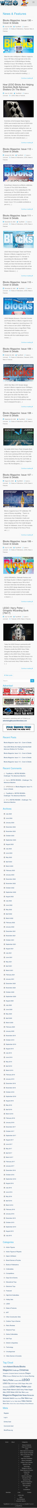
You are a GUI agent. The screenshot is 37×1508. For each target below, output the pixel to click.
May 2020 (9, 1014)
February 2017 (10, 1161)
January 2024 (10, 823)
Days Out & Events (11, 1278)
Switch (8, 1401)
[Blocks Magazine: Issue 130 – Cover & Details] (18, 44)
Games (27, 1376)
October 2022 (10, 888)
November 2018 (11, 1088)
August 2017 (10, 1140)
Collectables (9, 1269)
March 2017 (9, 1157)
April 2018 (9, 1109)
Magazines (17, 1395)
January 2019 (10, 1079)
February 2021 (10, 975)
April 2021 (9, 966)
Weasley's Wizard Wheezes (26, 1403)
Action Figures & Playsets (13, 1252)
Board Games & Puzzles (13, 1260)
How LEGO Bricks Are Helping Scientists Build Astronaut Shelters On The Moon (18, 87)
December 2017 (11, 1127)
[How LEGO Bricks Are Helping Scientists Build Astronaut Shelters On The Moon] (18, 109)
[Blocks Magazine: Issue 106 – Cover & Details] (18, 565)
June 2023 (9, 853)
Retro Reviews (10, 1325)
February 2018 (10, 1118)
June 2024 (9, 818)
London (27, 1392)
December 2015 (11, 1218)
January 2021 (10, 979)
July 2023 (9, 849)
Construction (21, 1373)
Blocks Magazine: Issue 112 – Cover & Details (18, 150)
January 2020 (10, 1031)
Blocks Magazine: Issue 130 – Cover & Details (18, 21)
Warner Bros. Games (15, 1403)
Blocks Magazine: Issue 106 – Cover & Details (18, 542)
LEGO (13, 95)
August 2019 (10, 1049)
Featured (26, 29)
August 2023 (10, 844)
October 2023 (10, 836)
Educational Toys (11, 1282)
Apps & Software (11, 1256)
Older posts (8, 675)
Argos (20, 1497)
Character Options (21, 1501)
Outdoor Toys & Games (13, 1321)
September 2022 (11, 892)
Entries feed (7, 1422)
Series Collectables (12, 1334)
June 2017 (9, 1144)
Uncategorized (10, 1351)
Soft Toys (9, 1338)
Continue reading (26, 78)
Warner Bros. (6, 1403)
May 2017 (9, 1148)
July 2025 (9, 814)
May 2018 (9, 1105)
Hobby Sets (9, 1299)
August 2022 (10, 896)
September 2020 (11, 996)
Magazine (7, 1395)
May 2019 (9, 1062)
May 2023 (9, 857)
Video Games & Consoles (14, 1356)
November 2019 (11, 1035)
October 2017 (10, 1131)
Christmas (24, 1369)
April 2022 (9, 914)
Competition (6, 1373)
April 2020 (9, 1018)
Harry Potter (8, 1380)
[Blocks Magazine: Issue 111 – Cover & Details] (18, 240)
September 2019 (11, 1044)
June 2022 (9, 905)
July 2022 (9, 901)
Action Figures (10, 1247)
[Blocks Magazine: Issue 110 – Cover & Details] (18, 306)
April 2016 (9, 1201)
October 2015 (10, 1222)
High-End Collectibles (12, 1295)
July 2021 (9, 953)
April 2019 (9, 1066)
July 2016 (9, 1188)
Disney (14, 1376)
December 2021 (11, 931)
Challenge (15, 1370)
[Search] (32, 680)
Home (6, 1442)
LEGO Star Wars (20, 1392)
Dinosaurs (9, 1376)
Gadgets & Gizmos (26, 1468)
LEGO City (6, 1383)
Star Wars (25, 1398)
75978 (5, 1367)
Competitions (10, 1273)
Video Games (26, 1401)
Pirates (16, 1398)
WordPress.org (8, 1430)
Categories (25, 1442)
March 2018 (9, 1114)
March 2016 (9, 1205)
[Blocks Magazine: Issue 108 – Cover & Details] (18, 437)
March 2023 (9, 866)
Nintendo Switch (8, 1398)
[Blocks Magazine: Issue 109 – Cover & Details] (18, 373)
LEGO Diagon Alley (23, 1383)
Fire (23, 1376)
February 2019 (10, 1075)
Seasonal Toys (10, 1330)
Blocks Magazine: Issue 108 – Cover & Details (18, 414)
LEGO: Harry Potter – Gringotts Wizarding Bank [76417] (15, 610)
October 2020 (10, 992)
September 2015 (11, 1227)
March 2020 (9, 1022)
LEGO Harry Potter (18, 1386)
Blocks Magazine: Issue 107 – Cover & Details (18, 476)
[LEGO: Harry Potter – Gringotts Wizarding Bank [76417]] (18, 632)
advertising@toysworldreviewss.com (15, 721)
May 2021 (9, 962)
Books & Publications (17, 29)
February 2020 (10, 1027)
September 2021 (11, 944)
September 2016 (11, 1179)
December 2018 (11, 1083)
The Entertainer (21, 1499)
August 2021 (10, 949)
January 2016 (10, 1214)
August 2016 (10, 1183)
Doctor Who (19, 1376)
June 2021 (9, 957)
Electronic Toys (10, 1286)
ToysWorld (18, 26)
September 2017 (11, 1135)
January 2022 (10, 927)
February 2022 (10, 922)
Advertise (8, 1492)
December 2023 (11, 827)
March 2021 (9, 970)
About (13, 1442)
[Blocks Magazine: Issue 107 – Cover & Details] (18, 499)
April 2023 (9, 862)
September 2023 (11, 840)
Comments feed (8, 1426)
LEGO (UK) (21, 1495)
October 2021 (10, 940)
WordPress (19, 1506)
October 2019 (10, 1040)
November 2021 (11, 936)
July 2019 (9, 1053)
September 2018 (11, 1096)
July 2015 (9, 1235)
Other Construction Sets (13, 1317)
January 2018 (10, 1122)
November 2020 (11, 988)
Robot (19, 1398)
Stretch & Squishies (12, 1343)
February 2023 (10, 870)
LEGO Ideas (10, 1392)
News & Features (20, 95)
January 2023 (10, 875)
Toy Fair (12, 1401)
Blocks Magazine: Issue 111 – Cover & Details (18, 216)
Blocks (16, 1366)
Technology (9, 1347)
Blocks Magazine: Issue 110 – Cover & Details (18, 283)
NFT (7, 1312)
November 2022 (11, 883)
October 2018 (10, 1092)
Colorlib (26, 1504)
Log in (5, 1417)
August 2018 (10, 1101)
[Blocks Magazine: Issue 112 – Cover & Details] (18, 173)
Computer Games (13, 1373)
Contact (29, 1492)
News (24, 1395)
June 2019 (9, 1057)
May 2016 (9, 1196)
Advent (10, 1366)
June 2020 (9, 1009)
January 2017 (10, 1166)
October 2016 (10, 1175)
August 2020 (10, 1001)
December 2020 (11, 983)
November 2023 (11, 831)
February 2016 (10, 1209)
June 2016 (9, 1192)
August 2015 (10, 1231)
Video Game (18, 1401)
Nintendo (30, 1395)
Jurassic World (18, 1380)
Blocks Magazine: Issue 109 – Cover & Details (18, 350)
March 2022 (9, 918)
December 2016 (11, 1170)
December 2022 (11, 879)
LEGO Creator (14, 1383)
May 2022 (9, 909)
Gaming (31, 1376)
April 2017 (9, 1153)
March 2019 (9, 1070)
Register (6, 1413)
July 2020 (9, 1005)
